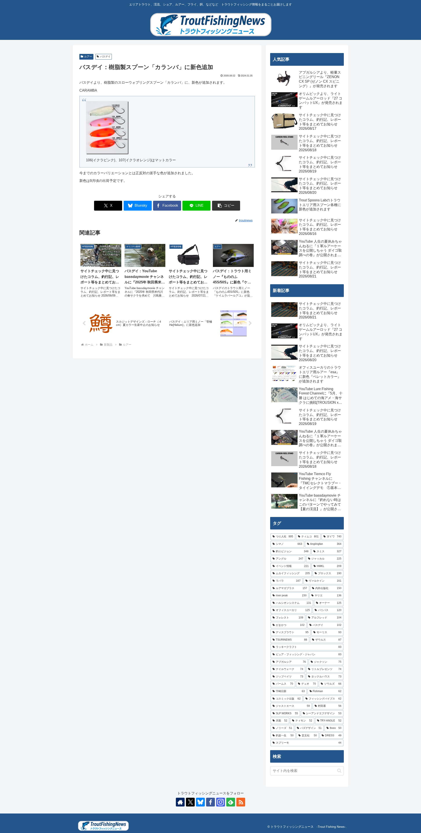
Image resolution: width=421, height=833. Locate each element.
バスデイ (105, 56)
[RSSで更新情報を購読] (240, 802)
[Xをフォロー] (190, 802)
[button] (226, 206)
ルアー (88, 56)
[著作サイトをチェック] (180, 802)
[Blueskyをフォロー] (200, 802)
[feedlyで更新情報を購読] (230, 802)
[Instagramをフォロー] (220, 802)
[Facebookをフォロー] (210, 802)
